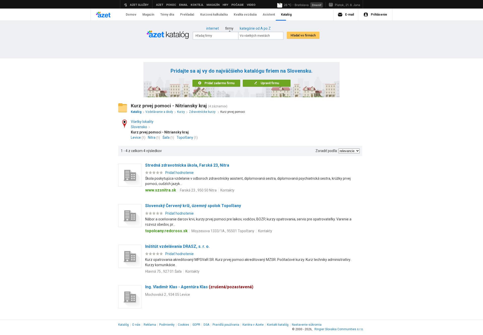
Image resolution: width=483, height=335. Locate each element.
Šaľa (166, 137)
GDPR (196, 324)
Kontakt (278, 324)
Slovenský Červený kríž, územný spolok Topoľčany (193, 205)
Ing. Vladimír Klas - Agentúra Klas (199, 286)
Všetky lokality (142, 122)
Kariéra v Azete (253, 324)
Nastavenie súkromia (306, 324)
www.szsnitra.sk (160, 190)
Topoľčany (185, 137)
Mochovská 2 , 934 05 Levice (167, 295)
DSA (206, 324)
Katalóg (123, 324)
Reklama (150, 324)
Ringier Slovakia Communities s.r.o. (339, 329)
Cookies (183, 324)
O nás (136, 324)
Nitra (151, 137)
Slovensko (139, 127)
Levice (136, 137)
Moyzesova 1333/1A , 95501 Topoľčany (222, 231)
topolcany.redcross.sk (166, 230)
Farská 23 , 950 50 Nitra (198, 190)
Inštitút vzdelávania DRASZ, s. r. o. (177, 246)
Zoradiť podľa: (326, 151)
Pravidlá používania (226, 324)
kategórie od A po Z (255, 28)
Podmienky (167, 324)
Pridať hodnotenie (179, 173)
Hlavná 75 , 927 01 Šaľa (163, 271)
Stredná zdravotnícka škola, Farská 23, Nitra (187, 165)
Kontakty (227, 190)
